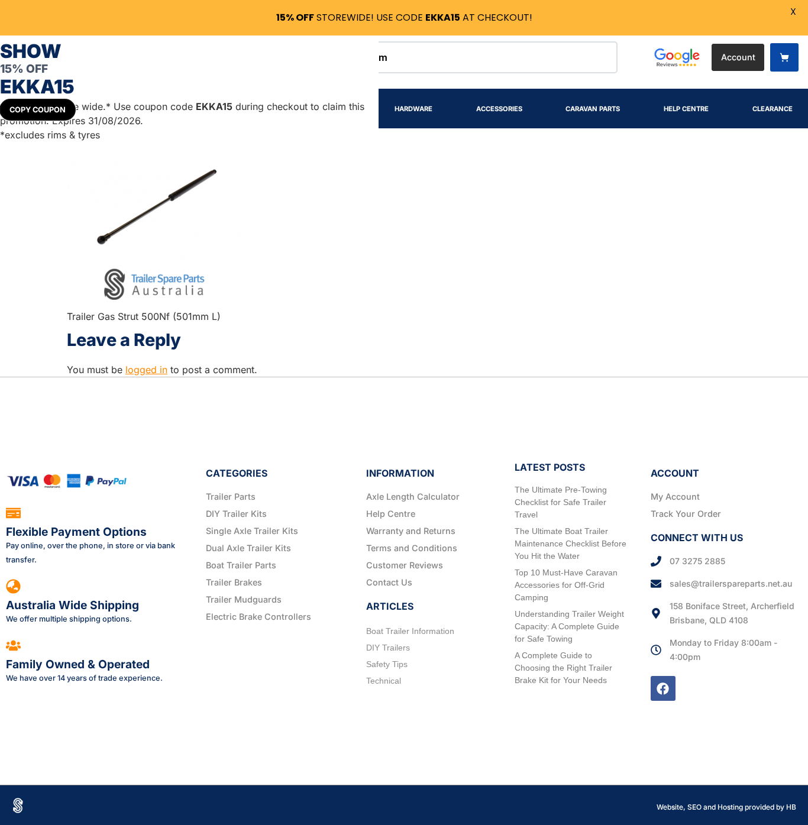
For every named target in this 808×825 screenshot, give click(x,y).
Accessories (499, 109)
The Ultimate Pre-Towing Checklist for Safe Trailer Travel (561, 502)
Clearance (772, 109)
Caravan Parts (592, 109)
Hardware (413, 109)
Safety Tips (387, 664)
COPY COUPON (37, 109)
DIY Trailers (388, 647)
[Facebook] (663, 688)
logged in (146, 370)
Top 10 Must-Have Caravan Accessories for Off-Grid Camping (566, 585)
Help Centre (686, 109)
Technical (383, 680)
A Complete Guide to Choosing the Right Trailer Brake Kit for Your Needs (563, 668)
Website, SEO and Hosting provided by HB (726, 807)
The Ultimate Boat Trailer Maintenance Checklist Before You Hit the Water (570, 543)
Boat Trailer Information (410, 631)
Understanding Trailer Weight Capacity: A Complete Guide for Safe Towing (569, 626)
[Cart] (784, 57)
